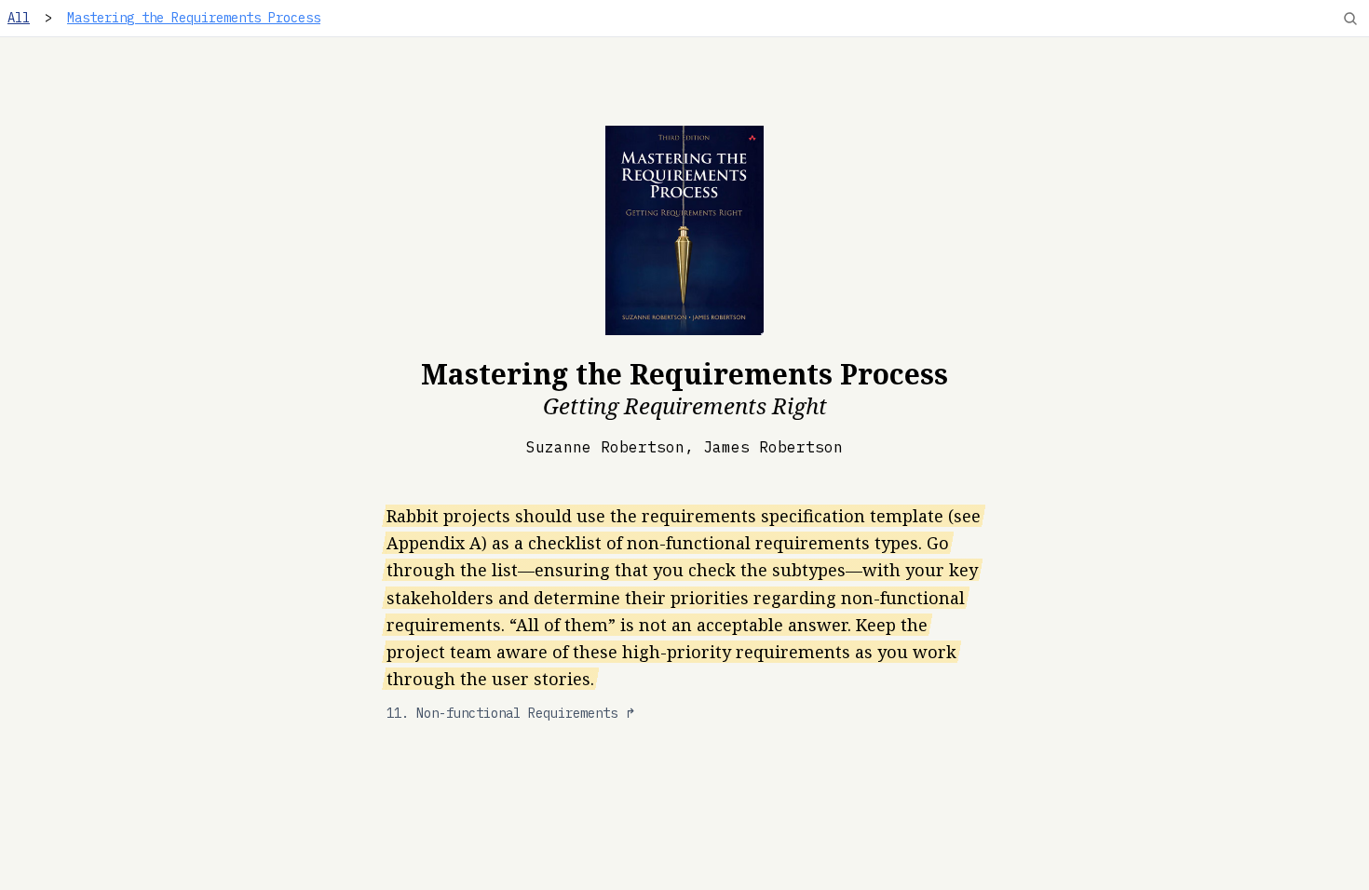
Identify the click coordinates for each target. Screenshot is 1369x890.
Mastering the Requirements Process (193, 17)
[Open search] (1350, 19)
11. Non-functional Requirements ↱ (511, 713)
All (18, 17)
